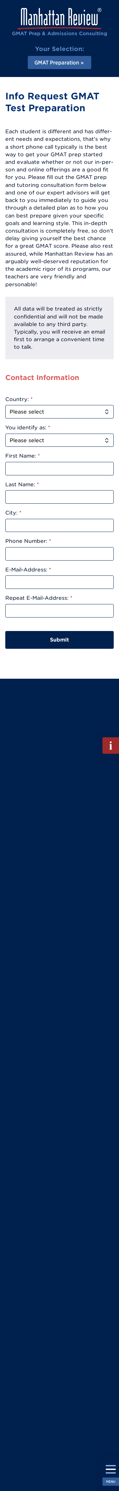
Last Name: (22, 484)
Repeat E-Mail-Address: (38, 598)
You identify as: (27, 427)
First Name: (22, 456)
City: (13, 513)
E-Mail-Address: (28, 569)
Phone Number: (28, 541)
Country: (19, 399)
